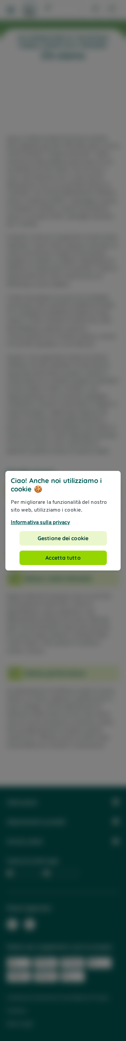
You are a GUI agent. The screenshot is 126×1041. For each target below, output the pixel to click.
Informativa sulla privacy (40, 522)
